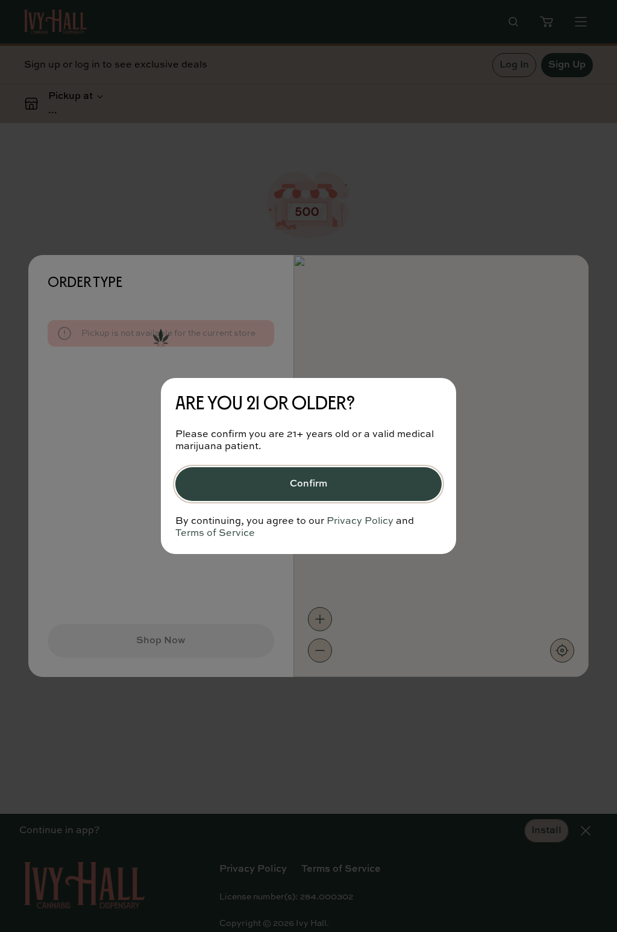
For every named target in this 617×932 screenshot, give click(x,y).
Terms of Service (215, 533)
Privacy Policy (360, 521)
